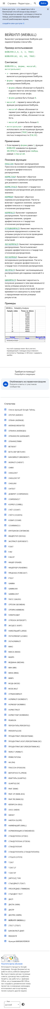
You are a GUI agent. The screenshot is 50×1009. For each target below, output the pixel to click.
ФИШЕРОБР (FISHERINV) (17, 568)
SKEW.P (11, 815)
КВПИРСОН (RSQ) (15, 804)
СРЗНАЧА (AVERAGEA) (17, 431)
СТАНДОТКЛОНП (15, 847)
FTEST (11, 578)
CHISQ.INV (12, 483)
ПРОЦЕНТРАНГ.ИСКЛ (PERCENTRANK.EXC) (25, 741)
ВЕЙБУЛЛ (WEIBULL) (16, 920)
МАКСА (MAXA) (14, 652)
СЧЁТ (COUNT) (14, 510)
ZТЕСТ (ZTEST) (14, 926)
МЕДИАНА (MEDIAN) (16, 662)
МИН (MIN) (12, 668)
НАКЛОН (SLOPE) (15, 820)
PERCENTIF (12, 936)
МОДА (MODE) (14, 683)
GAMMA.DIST (13, 594)
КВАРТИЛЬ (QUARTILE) (17, 778)
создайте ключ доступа (12, 23)
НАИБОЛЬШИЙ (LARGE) (17, 631)
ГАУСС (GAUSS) (14, 599)
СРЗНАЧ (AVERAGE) (16, 420)
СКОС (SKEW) (14, 810)
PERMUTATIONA (14, 757)
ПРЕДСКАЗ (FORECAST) (17, 573)
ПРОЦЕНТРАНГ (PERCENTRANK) (20, 736)
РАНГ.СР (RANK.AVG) (16, 794)
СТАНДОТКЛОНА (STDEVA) (19, 841)
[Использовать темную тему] (23, 1004)
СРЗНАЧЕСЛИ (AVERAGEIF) (18, 436)
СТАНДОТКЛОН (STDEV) (18, 836)
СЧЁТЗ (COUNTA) (15, 515)
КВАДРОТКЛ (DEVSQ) (17, 536)
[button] (4, 3)
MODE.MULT (13, 689)
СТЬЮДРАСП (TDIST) (16, 883)
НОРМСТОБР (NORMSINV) (18, 715)
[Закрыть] (47, 9)
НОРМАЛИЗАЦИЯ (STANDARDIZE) (21, 831)
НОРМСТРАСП (14, 710)
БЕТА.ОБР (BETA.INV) (16, 452)
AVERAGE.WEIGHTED (16, 426)
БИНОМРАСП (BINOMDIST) (18, 457)
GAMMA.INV (13, 589)
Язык (8, 1001)
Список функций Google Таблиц (21, 410)
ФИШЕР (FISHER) (14, 562)
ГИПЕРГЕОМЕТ (14, 615)
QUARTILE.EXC (14, 783)
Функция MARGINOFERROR (18, 941)
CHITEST (11, 489)
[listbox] (12, 1004)
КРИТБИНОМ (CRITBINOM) (18, 531)
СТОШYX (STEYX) (15, 857)
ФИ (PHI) (11, 762)
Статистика (9, 404)
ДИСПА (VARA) (14, 904)
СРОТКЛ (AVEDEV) (15, 415)
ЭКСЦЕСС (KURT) (15, 626)
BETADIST (12, 447)
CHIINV (11, 468)
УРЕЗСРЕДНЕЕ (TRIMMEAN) (19, 889)
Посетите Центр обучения (11, 964)
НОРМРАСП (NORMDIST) (18, 699)
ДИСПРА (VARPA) (15, 915)
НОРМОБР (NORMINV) (17, 704)
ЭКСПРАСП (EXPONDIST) (18, 541)
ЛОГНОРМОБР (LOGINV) (18, 636)
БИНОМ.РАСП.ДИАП (16, 931)
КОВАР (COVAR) (14, 520)
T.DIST (11, 862)
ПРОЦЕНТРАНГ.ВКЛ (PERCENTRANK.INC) (24, 747)
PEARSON (12, 720)
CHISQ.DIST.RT (14, 478)
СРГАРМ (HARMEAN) (16, 610)
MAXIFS (11, 657)
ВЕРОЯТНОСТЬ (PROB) (17, 773)
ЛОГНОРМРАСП (14, 641)
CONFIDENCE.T (14, 499)
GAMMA (11, 583)
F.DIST (10, 547)
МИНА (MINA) (13, 673)
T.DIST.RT (12, 873)
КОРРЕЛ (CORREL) (15, 504)
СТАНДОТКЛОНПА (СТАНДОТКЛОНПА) (23, 852)
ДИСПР (11, 910)
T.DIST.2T (12, 868)
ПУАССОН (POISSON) (16, 768)
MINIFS (11, 678)
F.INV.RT (11, 557)
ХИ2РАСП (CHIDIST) (16, 462)
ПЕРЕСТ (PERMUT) (15, 752)
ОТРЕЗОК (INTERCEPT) (17, 620)
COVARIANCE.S (14, 526)
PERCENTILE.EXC (14, 731)
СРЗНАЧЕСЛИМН (15, 441)
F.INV (10, 552)
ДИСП (10, 899)
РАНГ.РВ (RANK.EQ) (16, 799)
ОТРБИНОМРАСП (15, 694)
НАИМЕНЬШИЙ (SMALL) (17, 826)
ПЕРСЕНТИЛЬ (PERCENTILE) (19, 726)
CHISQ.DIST (13, 473)
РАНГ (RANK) (13, 789)
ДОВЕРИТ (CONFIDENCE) (18, 494)
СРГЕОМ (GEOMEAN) (16, 604)
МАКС (10, 647)
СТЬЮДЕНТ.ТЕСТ (15, 894)
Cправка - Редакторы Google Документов (20, 3)
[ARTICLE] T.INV (14, 878)
